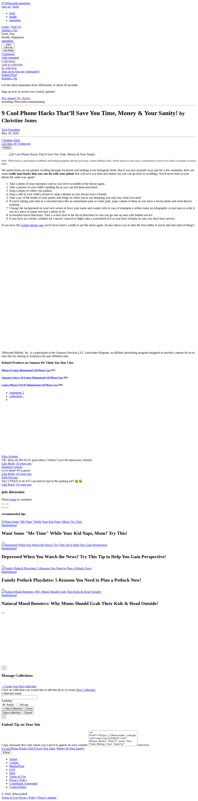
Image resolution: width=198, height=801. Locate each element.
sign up (6, 6)
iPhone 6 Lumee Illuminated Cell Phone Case (26, 370)
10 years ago (24, 463)
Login (5, 26)
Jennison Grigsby (12, 467)
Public (10, 704)
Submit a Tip (9, 30)
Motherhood (9, 525)
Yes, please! (9, 98)
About (13, 759)
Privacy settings (46, 797)
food (12, 13)
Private (23, 704)
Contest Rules (17, 787)
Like (5, 463)
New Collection (85, 689)
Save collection (11, 712)
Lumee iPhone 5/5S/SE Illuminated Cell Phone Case (30, 384)
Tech (5, 129)
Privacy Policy (18, 780)
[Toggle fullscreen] (7, 504)
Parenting (14, 129)
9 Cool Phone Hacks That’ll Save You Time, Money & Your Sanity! (43, 748)
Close (29, 708)
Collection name (11, 693)
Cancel (28, 712)
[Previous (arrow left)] (3, 507)
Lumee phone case (32, 225)
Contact (14, 762)
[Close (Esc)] (3, 504)
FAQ (12, 769)
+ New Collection (12, 708)
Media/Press (16, 766)
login (16, 6)
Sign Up (16, 26)
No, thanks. (24, 98)
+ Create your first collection (19, 686)
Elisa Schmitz (10, 456)
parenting (15, 20)
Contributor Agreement (23, 783)
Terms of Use (17, 776)
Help (12, 773)
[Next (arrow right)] (7, 507)
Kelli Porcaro (10, 477)
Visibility (7, 701)
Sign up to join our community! (21, 71)
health (13, 16)
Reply (11, 463)
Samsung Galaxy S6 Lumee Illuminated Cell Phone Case (32, 377)
